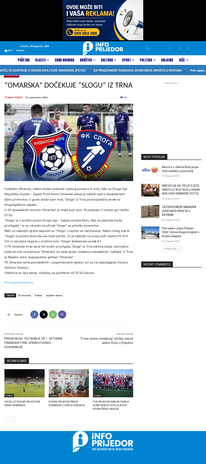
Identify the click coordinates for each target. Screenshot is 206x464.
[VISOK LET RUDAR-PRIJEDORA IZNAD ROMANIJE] (24, 383)
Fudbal (9, 395)
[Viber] (62, 314)
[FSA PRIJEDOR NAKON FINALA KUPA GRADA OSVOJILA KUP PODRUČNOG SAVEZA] (113, 383)
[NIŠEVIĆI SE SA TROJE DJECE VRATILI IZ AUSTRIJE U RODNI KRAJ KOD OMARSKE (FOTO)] (150, 190)
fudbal (38, 295)
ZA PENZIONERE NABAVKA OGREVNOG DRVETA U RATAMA (128, 70)
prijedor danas (54, 295)
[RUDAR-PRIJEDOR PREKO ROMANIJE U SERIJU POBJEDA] (69, 383)
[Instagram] (179, 48)
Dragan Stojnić (14, 97)
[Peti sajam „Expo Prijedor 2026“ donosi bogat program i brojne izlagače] (150, 232)
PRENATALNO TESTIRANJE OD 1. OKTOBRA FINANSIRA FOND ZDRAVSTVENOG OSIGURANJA (33, 343)
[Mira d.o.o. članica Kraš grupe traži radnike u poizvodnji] (150, 171)
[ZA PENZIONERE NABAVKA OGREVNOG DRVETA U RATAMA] (150, 211)
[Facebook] (170, 48)
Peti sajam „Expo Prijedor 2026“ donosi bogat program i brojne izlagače (180, 232)
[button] (147, 48)
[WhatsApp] (53, 314)
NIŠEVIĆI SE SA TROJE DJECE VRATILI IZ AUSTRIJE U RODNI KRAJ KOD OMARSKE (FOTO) (181, 189)
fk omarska (25, 295)
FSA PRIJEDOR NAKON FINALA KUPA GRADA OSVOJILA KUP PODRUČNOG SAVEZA (111, 405)
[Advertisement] (171, 110)
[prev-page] (6, 418)
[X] (188, 48)
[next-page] (13, 418)
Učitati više (170, 248)
